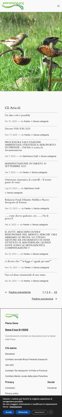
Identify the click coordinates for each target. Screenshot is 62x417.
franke (27, 121)
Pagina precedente (18, 292)
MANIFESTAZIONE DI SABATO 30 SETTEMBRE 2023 (25, 165)
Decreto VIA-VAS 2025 (17, 128)
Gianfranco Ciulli (30, 156)
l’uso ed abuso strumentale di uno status (25, 275)
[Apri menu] (58, 6)
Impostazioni (16, 407)
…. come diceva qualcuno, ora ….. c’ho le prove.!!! (27, 217)
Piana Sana (11, 323)
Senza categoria (40, 121)
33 (55, 292)
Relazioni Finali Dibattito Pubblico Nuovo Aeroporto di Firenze (27, 201)
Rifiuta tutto (23, 412)
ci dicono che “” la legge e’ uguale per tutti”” (28, 261)
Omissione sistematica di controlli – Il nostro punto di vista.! (28, 181)
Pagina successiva (44, 298)
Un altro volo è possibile (17, 115)
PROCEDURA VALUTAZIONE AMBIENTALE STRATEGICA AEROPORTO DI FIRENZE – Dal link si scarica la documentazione (30, 146)
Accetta (9, 412)
